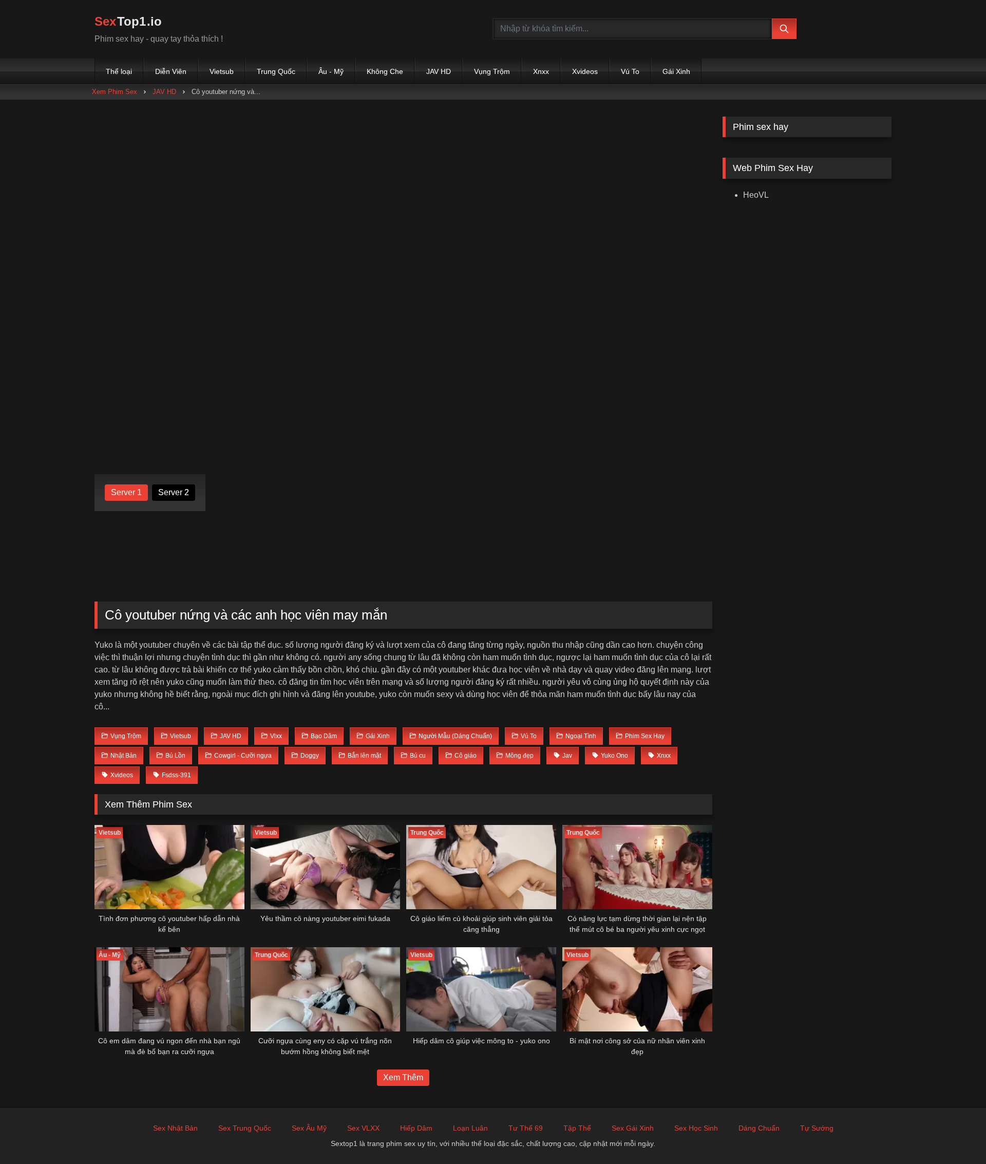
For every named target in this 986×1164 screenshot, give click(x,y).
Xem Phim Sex (114, 92)
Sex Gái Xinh (633, 1128)
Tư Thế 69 (525, 1128)
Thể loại (119, 71)
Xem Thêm (403, 1077)
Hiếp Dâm (416, 1128)
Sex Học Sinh (696, 1128)
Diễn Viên (170, 71)
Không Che (385, 71)
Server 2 (173, 492)
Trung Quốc (276, 71)
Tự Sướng (816, 1128)
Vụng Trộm (492, 71)
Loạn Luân (470, 1128)
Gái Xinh (676, 71)
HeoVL (756, 195)
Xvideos (585, 71)
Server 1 (126, 492)
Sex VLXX (363, 1128)
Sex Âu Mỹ (309, 1128)
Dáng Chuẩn (759, 1128)
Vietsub (222, 71)
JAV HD (438, 71)
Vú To (630, 71)
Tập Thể (577, 1128)
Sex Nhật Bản (175, 1128)
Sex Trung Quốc (244, 1128)
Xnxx (541, 71)
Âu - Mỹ (331, 71)
